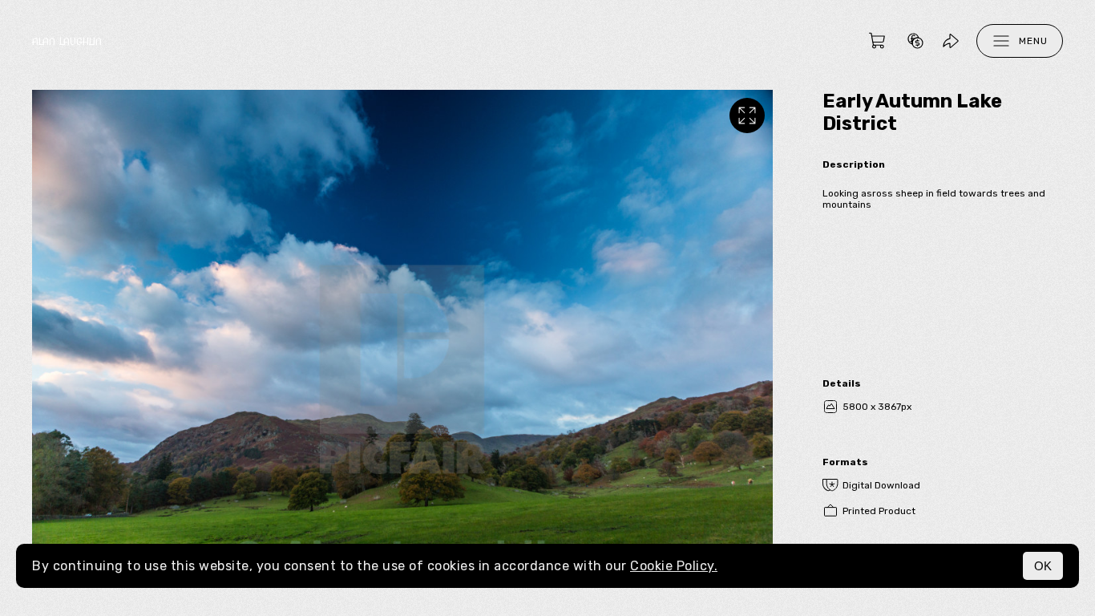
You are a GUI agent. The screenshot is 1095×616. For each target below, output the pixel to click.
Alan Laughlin (67, 41)
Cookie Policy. (673, 565)
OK (1043, 566)
